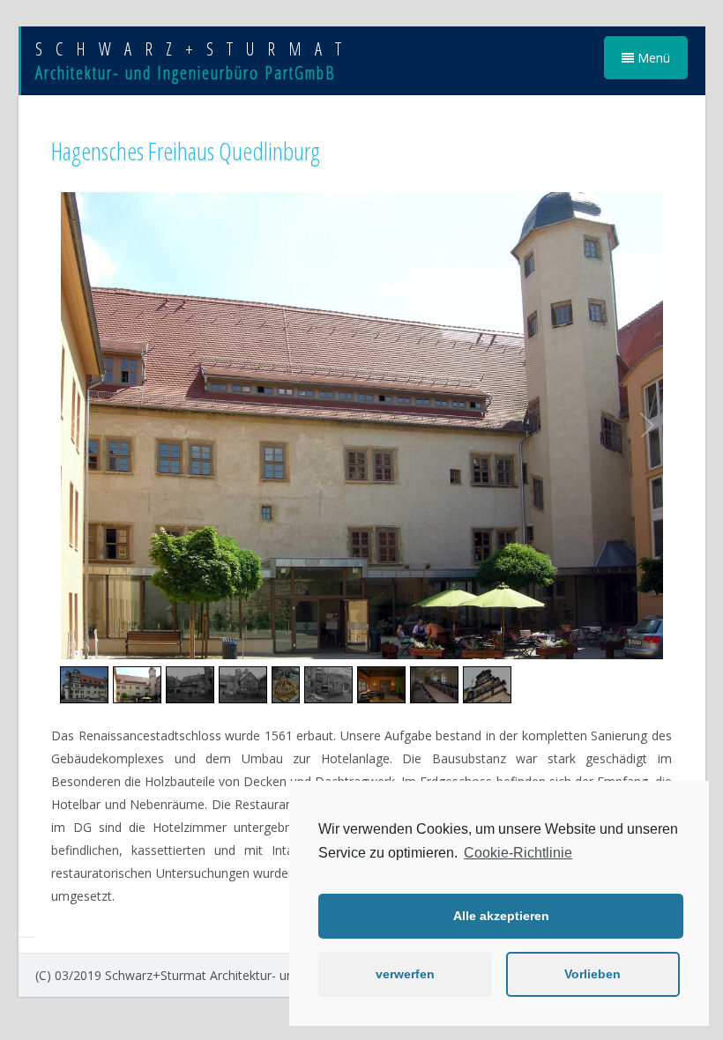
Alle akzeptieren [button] (501, 916)
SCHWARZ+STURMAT (194, 49)
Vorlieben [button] (592, 974)
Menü (652, 57)
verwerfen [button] (405, 974)
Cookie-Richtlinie (518, 852)
